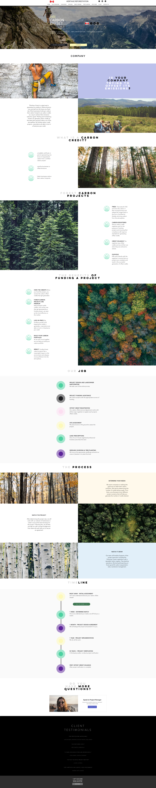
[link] (92, 700)
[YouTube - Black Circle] (102, 1)
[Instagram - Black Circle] (105, 1)
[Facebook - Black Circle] (99, 1)
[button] (92, 707)
